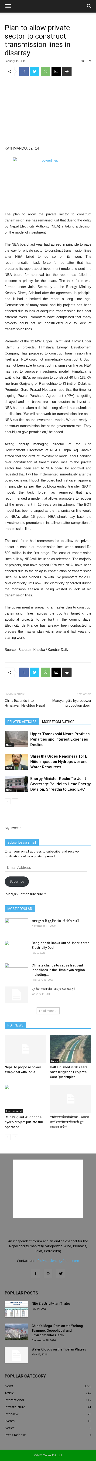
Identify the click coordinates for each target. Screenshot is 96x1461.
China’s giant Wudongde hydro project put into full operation (24, 1122)
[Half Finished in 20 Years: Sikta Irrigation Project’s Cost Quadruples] (71, 1049)
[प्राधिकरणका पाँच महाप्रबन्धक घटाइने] (16, 994)
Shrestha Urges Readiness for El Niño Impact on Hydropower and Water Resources (59, 761)
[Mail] (48, 1273)
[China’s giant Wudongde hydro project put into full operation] (25, 1099)
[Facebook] (35, 1273)
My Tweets (13, 828)
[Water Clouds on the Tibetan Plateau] (16, 1355)
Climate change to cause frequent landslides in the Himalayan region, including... (59, 969)
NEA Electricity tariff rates (51, 1303)
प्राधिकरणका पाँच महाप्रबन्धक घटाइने (53, 989)
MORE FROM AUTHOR (58, 722)
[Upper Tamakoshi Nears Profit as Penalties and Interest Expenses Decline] (16, 739)
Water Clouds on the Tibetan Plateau (59, 1349)
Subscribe (17, 881)
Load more (46, 1011)
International (14, 1111)
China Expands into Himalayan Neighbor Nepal (25, 703)
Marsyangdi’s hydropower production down (71, 703)
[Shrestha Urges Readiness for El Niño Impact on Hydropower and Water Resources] (16, 762)
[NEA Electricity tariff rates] (16, 1309)
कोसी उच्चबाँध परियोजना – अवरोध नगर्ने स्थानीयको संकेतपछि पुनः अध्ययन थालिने (69, 1122)
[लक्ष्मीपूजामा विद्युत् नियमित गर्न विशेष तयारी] (16, 926)
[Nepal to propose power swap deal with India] (25, 1049)
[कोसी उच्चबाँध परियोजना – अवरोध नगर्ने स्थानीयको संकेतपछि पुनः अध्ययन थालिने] (71, 1099)
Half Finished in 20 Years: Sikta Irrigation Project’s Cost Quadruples (69, 1072)
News (9, 745)
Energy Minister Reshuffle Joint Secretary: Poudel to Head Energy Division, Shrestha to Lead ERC (60, 784)
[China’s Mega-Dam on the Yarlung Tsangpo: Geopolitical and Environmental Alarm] (16, 1332)
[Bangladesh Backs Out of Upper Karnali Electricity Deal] (16, 949)
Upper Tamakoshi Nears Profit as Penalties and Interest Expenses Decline (60, 739)
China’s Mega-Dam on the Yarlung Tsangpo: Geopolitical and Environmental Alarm (57, 1330)
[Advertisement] (48, 111)
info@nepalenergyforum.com (57, 1260)
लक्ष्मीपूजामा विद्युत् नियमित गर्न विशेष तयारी (55, 921)
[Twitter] (60, 1273)
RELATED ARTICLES (22, 722)
